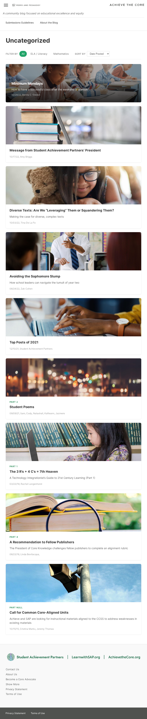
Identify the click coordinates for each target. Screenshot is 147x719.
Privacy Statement (16, 689)
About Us (11, 674)
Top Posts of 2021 (24, 342)
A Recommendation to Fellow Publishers (42, 542)
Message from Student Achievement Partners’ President (55, 150)
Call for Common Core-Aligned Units (39, 612)
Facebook (64, 711)
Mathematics (61, 53)
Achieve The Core (127, 5)
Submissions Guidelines (20, 22)
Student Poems (22, 407)
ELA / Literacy (39, 53)
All (23, 53)
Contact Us (12, 669)
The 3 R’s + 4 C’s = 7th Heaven (34, 471)
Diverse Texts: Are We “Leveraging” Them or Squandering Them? (62, 210)
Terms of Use (14, 693)
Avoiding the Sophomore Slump (35, 276)
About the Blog (49, 22)
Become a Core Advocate (21, 679)
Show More (13, 684)
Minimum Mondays (27, 83)
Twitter (50, 711)
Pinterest (57, 711)
